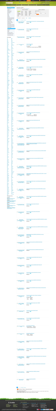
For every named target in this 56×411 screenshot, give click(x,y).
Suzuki (11, 151)
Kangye (7, 101)
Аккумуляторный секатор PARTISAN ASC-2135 (33, 120)
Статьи (50, 400)
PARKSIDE (12, 128)
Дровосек (8, 178)
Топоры (8, 31)
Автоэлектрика (12, 171)
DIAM (11, 63)
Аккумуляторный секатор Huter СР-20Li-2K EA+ (33, 211)
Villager (12, 162)
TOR (7, 158)
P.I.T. (11, 127)
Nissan (7, 123)
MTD (7, 121)
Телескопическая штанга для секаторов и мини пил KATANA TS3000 (36, 150)
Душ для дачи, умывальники (10, 17)
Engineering (8, 73)
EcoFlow (12, 66)
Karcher (8, 102)
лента (27, 298)
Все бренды (19, 11)
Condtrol (12, 57)
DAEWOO (30, 11)
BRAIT (11, 52)
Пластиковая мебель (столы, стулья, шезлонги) (10, 19)
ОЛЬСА (7, 186)
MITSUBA (12, 118)
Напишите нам (8, 406)
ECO (7, 66)
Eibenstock (12, 68)
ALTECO (8, 42)
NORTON (12, 123)
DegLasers (8, 61)
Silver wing (12, 142)
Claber (11, 56)
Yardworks (12, 168)
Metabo (12, 116)
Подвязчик (28, 297)
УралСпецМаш (12, 192)
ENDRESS (8, 72)
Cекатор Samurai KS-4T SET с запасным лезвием (33, 36)
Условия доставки (15, 406)
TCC (7, 153)
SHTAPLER (8, 141)
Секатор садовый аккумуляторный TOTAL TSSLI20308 (34, 82)
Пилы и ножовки (9, 20)
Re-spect (8, 132)
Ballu (11, 46)
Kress (11, 107)
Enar (7, 71)
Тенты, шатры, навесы (10, 32)
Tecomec (12, 153)
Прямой (28, 334)
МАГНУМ (12, 182)
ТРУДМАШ (8, 191)
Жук (11, 178)
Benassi (12, 47)
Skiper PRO (12, 143)
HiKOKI (7, 91)
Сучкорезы (8, 29)
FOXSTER (12, 78)
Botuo (7, 51)
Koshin (7, 106)
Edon (11, 67)
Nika (11, 122)
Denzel (7, 62)
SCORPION (8, 138)
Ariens (11, 43)
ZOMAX (8, 171)
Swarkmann (8, 152)
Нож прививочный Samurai (30, 333)
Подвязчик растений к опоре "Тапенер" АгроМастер (33, 295)
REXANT (12, 133)
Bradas (12, 51)
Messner (8, 116)
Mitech (7, 118)
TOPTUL (12, 157)
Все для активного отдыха (34, 400)
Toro (11, 158)
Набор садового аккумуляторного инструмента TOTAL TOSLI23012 (35, 59)
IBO (11, 96)
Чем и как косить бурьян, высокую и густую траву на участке (11, 205)
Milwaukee (12, 117)
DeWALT (12, 62)
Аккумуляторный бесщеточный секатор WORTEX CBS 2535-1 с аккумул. (36, 219)
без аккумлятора (29, 114)
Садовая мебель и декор (40, 400)
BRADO (8, 52)
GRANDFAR (12, 81)
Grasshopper (12, 82)
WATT (7, 163)
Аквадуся (12, 173)
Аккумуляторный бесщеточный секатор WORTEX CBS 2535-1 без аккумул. (37, 226)
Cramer (7, 58)
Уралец (7, 192)
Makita (7, 112)
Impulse (12, 97)
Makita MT (12, 112)
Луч (7, 182)
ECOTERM (8, 67)
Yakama (8, 168)
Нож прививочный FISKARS (30, 325)
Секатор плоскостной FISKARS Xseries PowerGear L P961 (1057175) (36, 287)
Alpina (7, 41)
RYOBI (7, 136)
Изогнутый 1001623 (29, 326)
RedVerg (12, 132)
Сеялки (8, 30)
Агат (7, 172)
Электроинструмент (7, 400)
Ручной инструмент (28, 400)
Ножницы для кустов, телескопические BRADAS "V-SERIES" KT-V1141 (36, 348)
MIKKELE (8, 117)
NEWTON (8, 122)
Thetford (8, 156)
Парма (12, 186)
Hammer (12, 87)
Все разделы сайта (10, 7)
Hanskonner (12, 88)
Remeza (8, 133)
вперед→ (25, 387)
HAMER (8, 87)
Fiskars (12, 76)
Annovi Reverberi (12, 42)
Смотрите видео (28, 22)
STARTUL (8, 148)
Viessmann (8, 162)
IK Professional (8, 97)
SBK (11, 137)
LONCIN (8, 111)
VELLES (12, 161)
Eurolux (12, 73)
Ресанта (12, 187)
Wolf (7, 166)
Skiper (7, 143)
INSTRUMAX (8, 98)
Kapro (11, 101)
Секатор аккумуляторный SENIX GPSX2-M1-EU (33, 112)
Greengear (12, 83)
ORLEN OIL (8, 127)
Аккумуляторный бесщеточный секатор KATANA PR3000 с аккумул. (36, 188)
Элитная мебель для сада (10, 33)
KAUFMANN (8, 103)
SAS (7, 137)
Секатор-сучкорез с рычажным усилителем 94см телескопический (35, 363)
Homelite (12, 92)
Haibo (7, 86)
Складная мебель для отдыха (10, 25)
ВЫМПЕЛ (8, 177)
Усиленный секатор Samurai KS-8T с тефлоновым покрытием (35, 21)
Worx (7, 167)
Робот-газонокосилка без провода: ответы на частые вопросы (11, 198)
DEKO (11, 61)
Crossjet (12, 58)
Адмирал (8, 173)
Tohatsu (8, 157)
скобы (28, 299)
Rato (11, 131)
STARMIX (12, 147)
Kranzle (12, 106)
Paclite (7, 128)
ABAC (11, 38)
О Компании (7, 404)
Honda (7, 93)
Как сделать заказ (15, 404)
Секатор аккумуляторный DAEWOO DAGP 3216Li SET (34, 257)
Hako (11, 86)
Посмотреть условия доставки (35, 406)
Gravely (8, 83)
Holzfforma (8, 92)
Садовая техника (12, 400)
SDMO (11, 138)
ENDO (11, 71)
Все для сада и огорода (11, 6)
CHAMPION (8, 56)
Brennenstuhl (8, 53)
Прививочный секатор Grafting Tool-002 (32, 310)
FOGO (12, 77)
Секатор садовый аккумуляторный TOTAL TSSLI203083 (34, 74)
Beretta (7, 48)
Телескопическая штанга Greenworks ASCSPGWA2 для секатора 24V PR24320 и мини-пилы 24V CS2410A (36, 143)
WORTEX (12, 166)
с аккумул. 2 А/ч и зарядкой (30, 115)
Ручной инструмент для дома (10, 26)
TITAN (11, 156)
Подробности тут (27, 8)
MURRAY (12, 121)
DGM (7, 63)
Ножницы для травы (9, 21)
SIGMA (7, 142)
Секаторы (15, 6)
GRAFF (7, 81)
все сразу (22, 387)
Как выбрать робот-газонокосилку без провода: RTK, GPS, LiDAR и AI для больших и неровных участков (11, 201)
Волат (7, 176)
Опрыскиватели (9, 23)
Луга (11, 181)
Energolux (12, 72)
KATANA (12, 102)
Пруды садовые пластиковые (10, 24)
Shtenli (11, 141)
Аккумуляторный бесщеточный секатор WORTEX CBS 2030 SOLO (35, 135)
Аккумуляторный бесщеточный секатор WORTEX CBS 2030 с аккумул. (36, 196)
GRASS (7, 82)
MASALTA (12, 113)
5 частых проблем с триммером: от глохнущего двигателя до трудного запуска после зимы (11, 208)
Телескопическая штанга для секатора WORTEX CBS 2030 (34, 158)
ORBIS (7, 126)
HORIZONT (12, 93)
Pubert (7, 131)
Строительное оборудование (22, 400)
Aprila (7, 43)
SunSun (7, 151)
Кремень (8, 181)
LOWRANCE (12, 111)
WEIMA (12, 163)
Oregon (12, 126)
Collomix (8, 57)
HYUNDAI (8, 96)
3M (7, 38)
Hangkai (8, 88)
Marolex (8, 113)
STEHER (12, 148)
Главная (8, 6)
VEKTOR (8, 161)
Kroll (7, 108)
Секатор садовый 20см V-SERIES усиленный (32, 371)
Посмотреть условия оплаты (44, 407)
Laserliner (12, 108)
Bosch (22, 11)
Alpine (11, 41)
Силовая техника (16, 400)
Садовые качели (9, 27)
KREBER (8, 107)
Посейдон (8, 187)
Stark (7, 147)
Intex (11, 98)
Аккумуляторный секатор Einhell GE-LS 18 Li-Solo (33, 272)
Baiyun (7, 46)
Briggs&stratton (12, 53)
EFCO (7, 68)
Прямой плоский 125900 (30, 327)
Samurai (12, 136)
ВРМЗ (11, 176)
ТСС (11, 191)
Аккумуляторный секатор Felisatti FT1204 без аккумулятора (34, 97)
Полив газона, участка (10, 22)
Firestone (8, 76)
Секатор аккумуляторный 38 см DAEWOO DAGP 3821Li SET (35, 249)
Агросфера (12, 172)
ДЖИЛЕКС (12, 177)
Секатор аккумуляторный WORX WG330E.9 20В (33, 89)
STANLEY (12, 146)
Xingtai (11, 167)
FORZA (7, 78)
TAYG (11, 152)
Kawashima (12, 103)
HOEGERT (12, 91)
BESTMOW (12, 48)
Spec (7, 146)
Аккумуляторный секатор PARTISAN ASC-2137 (33, 51)
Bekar (7, 47)
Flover (7, 77)
